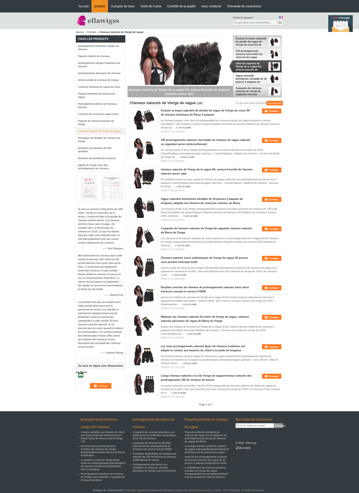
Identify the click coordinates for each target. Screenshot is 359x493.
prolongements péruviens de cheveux (99, 73)
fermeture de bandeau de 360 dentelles (95, 150)
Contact (274, 111)
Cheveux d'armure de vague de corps (99, 86)
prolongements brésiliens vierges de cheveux (98, 48)
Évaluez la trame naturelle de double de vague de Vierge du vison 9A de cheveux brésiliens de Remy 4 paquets (251, 41)
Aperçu (80, 32)
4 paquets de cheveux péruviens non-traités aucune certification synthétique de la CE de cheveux (154, 435)
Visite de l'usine (150, 6)
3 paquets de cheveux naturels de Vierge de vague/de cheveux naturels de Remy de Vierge (249, 91)
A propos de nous (123, 6)
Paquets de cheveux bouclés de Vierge (96, 123)
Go (280, 22)
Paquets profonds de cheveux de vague (96, 95)
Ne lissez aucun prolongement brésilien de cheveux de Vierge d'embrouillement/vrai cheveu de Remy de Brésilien (103, 451)
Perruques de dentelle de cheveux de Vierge (99, 140)
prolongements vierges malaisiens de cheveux (99, 65)
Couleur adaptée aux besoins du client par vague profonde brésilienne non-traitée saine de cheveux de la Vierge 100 (102, 437)
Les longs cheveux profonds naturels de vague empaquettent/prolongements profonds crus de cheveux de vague (207, 449)
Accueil (84, 6)
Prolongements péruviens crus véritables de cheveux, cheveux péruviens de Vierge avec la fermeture (154, 467)
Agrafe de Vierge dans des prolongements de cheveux (93, 167)
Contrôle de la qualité (181, 6)
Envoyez (279, 425)
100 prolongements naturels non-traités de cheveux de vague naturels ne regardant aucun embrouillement (249, 54)
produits (99, 6)
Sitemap (251, 442)
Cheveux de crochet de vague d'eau (98, 114)
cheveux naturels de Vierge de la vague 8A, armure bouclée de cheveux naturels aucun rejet (250, 66)
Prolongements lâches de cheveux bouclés (97, 106)
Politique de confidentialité (108, 490)
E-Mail (240, 442)
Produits (91, 32)
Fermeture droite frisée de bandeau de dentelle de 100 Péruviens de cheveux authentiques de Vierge (154, 456)
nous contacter (211, 6)
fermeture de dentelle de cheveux (97, 158)
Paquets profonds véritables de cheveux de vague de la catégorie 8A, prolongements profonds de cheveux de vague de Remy (206, 437)
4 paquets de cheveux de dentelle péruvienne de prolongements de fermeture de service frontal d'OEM (152, 446)
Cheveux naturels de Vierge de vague (99, 131)
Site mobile (244, 448)
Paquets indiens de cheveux (94, 56)
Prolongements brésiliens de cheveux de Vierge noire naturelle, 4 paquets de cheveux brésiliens (103, 477)
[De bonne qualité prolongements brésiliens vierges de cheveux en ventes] (89, 187)
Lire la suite (184, 127)
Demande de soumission (244, 6)
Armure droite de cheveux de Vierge (98, 80)
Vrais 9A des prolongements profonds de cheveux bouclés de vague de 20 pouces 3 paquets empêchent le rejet (206, 460)
